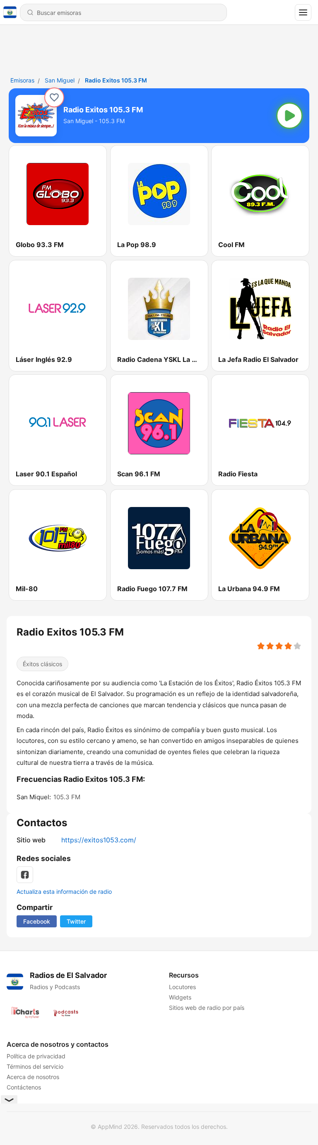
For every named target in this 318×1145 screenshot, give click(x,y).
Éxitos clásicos (42, 663)
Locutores (182, 986)
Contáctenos (24, 1087)
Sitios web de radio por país (206, 1007)
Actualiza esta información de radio (64, 891)
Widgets (180, 997)
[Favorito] (54, 97)
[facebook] (25, 874)
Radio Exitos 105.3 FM (116, 80)
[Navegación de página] (303, 12)
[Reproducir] (289, 115)
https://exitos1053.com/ (98, 840)
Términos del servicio (35, 1066)
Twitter (76, 921)
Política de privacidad (36, 1056)
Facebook (36, 921)
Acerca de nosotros (33, 1076)
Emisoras (22, 80)
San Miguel (60, 80)
